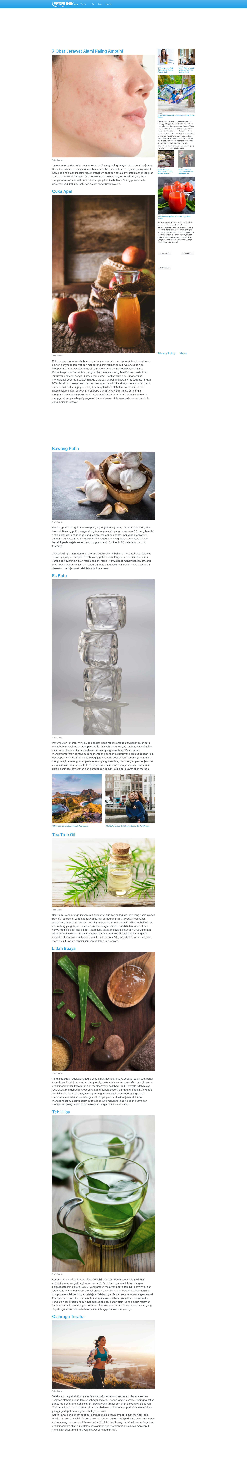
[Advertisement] (123, 30)
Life (92, 4)
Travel (83, 4)
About (183, 353)
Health (109, 4)
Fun (100, 4)
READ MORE (165, 253)
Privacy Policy (166, 353)
